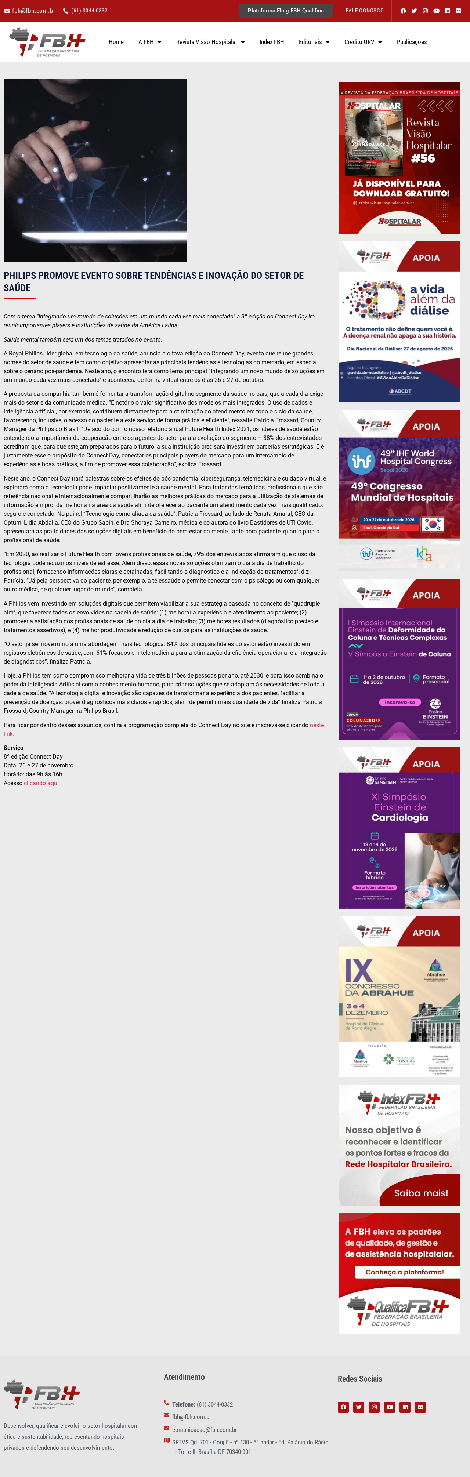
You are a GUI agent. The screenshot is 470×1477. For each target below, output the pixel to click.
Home (116, 41)
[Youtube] (436, 11)
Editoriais (310, 41)
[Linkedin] (447, 11)
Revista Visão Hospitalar (206, 41)
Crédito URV (359, 41)
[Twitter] (414, 11)
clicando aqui (41, 783)
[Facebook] (403, 11)
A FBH (146, 41)
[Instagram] (425, 11)
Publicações (412, 41)
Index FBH (272, 41)
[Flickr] (458, 11)
